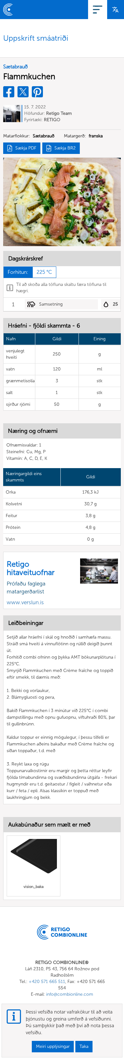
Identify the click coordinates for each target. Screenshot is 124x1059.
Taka (83, 1046)
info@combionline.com (69, 994)
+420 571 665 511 (47, 981)
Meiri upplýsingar (53, 1046)
